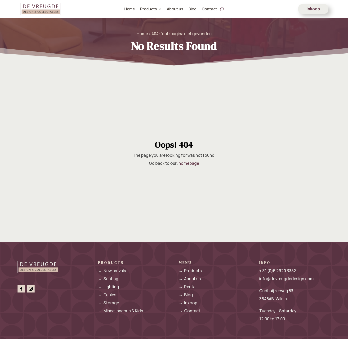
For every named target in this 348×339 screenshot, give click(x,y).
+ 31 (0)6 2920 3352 (277, 270)
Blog (192, 9)
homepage (188, 163)
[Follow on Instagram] (31, 288)
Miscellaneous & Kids (120, 311)
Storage (108, 302)
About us (175, 9)
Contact (209, 9)
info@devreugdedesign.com (286, 278)
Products (190, 270)
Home (129, 9)
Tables (107, 294)
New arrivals (112, 270)
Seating (108, 278)
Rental (187, 286)
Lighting (108, 286)
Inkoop (313, 9)
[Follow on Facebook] (21, 288)
